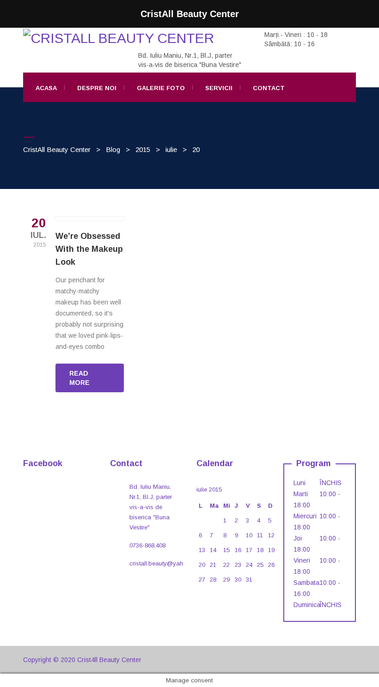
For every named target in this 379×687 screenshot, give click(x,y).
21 (213, 564)
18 (260, 550)
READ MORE (79, 378)
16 (238, 550)
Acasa (46, 88)
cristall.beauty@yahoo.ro (163, 563)
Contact (269, 88)
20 (202, 564)
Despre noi (96, 88)
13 (202, 550)
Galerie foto (161, 88)
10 (249, 535)
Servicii (218, 88)
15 (226, 550)
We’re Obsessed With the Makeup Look (89, 249)
